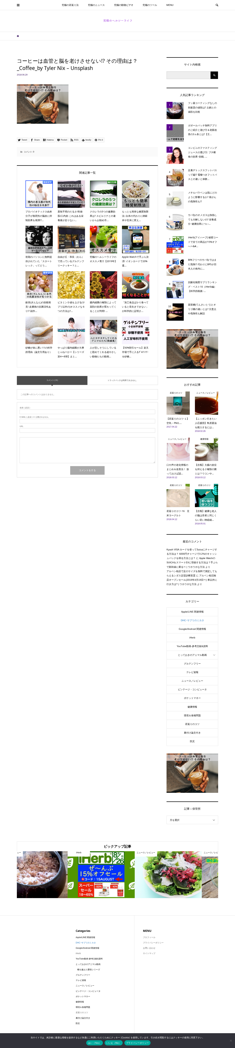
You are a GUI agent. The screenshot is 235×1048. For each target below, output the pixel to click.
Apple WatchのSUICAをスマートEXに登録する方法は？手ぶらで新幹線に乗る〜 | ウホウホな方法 (192, 562)
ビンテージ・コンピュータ (192, 689)
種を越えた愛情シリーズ (88, 969)
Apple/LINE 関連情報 (192, 611)
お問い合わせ (149, 948)
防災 (192, 741)
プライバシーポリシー (137, 1042)
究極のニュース (96, 5)
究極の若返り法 (70, 5)
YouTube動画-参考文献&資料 (192, 646)
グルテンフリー (192, 663)
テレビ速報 (192, 672)
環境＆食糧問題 (192, 715)
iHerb (192, 637)
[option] (50, 874)
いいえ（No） (113, 1042)
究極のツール (150, 5)
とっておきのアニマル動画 (192, 655)
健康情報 (192, 706)
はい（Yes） (94, 1042)
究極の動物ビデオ (123, 5)
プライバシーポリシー (153, 943)
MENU (169, 5)
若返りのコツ (192, 724)
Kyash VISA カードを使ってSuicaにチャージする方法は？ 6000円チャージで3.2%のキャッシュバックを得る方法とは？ (192, 553)
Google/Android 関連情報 (192, 629)
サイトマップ (149, 953)
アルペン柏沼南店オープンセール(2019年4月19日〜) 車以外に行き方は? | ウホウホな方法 (192, 580)
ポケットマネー (192, 698)
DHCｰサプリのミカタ (192, 620)
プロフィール (149, 937)
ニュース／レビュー (192, 680)
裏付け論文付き (192, 732)
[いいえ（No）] (230, 1040)
